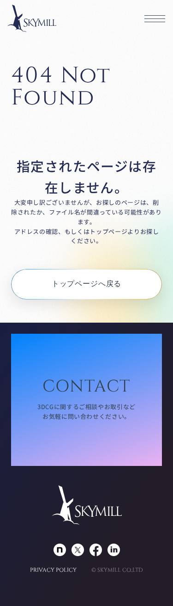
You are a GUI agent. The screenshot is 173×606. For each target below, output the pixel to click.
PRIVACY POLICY (53, 570)
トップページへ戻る (86, 284)
